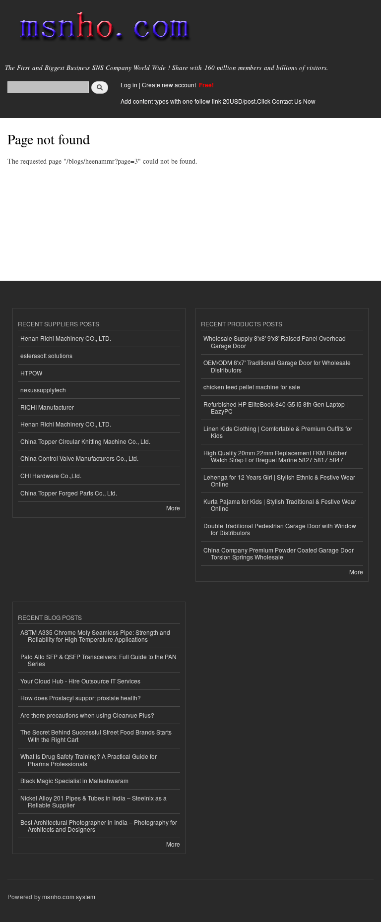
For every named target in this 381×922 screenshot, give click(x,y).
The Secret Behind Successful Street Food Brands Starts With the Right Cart (96, 735)
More (173, 507)
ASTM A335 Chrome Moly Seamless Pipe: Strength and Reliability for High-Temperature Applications (95, 635)
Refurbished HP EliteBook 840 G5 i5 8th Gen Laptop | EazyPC (275, 407)
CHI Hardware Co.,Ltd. (50, 475)
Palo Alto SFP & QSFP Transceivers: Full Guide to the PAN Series (98, 660)
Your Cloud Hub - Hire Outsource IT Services (80, 680)
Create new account (169, 84)
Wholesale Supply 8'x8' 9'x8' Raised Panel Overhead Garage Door (274, 341)
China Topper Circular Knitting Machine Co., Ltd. (85, 441)
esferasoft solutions (46, 355)
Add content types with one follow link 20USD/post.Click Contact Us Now (218, 101)
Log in (129, 84)
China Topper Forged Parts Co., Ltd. (68, 493)
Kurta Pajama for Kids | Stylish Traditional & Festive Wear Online (279, 504)
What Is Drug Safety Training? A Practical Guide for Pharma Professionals (88, 759)
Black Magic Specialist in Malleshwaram (74, 780)
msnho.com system (68, 896)
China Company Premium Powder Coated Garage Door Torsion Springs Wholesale (278, 553)
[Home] (100, 27)
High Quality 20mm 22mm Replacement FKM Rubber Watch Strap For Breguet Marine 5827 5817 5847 (275, 456)
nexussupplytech (43, 389)
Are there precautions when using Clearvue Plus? (87, 715)
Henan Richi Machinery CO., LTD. (65, 338)
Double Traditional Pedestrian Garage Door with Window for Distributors (279, 529)
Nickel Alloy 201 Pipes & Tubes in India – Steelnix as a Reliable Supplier (93, 801)
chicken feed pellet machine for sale (251, 386)
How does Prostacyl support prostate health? (80, 697)
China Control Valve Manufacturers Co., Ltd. (79, 458)
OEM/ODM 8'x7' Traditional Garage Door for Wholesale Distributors (277, 365)
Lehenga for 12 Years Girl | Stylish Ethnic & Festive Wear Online (279, 480)
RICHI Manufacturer (47, 407)
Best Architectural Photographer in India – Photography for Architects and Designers (98, 825)
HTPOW (31, 373)
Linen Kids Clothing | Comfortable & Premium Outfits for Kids (277, 431)
